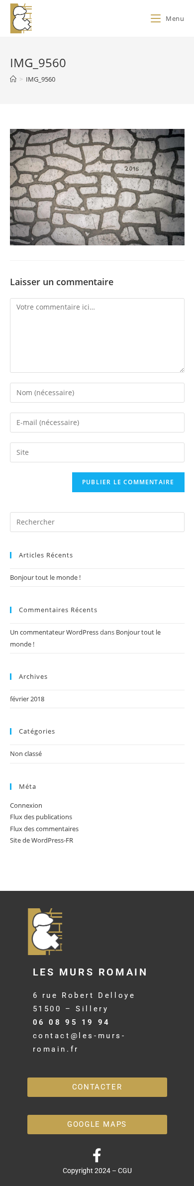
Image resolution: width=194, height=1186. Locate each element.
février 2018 (27, 698)
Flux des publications (41, 816)
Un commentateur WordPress (54, 632)
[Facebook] (97, 1155)
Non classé (26, 753)
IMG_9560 (40, 79)
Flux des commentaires (44, 828)
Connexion (26, 805)
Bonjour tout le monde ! (45, 577)
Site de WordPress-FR (41, 840)
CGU (125, 1171)
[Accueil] (13, 79)
